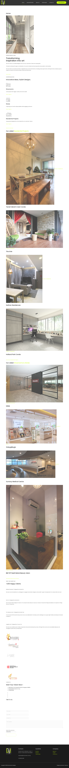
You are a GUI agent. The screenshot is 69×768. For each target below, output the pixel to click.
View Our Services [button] (9, 128)
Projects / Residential (58, 168)
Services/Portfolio (30, 2)
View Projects (8, 94)
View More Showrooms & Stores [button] (12, 578)
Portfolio (37, 751)
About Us (37, 2)
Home (23, 2)
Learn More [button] (8, 74)
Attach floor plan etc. (10, 730)
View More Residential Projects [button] (12, 359)
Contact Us (51, 2)
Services (37, 752)
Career (54, 752)
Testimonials (44, 2)
